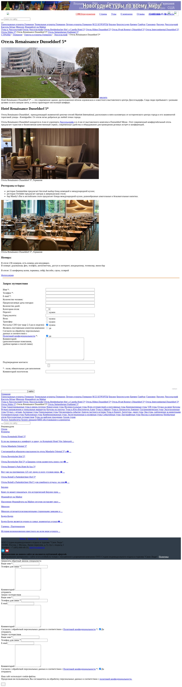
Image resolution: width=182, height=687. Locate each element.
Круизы (176, 407)
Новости (32, 538)
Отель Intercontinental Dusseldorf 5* (162, 29)
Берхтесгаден (123, 24)
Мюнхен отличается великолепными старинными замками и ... (32, 511)
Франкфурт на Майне (35, 27)
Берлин (112, 24)
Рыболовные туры (33, 414)
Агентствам (154, 14)
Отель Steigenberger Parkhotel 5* (63, 32)
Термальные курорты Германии (50, 24)
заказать (103, 97)
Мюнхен (20, 27)
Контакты (169, 14)
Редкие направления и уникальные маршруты (23, 409)
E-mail (4, 603)
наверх (174, 389)
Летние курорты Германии (79, 24)
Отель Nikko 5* (8, 32)
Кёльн (12, 27)
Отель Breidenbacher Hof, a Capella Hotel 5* (64, 29)
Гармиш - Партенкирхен (13, 526)
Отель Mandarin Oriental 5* (14, 446)
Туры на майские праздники (48, 417)
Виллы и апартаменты (152, 414)
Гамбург (142, 24)
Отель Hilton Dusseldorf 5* (98, 29)
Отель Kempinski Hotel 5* (13, 436)
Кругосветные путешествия (20, 417)
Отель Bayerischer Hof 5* (13, 456)
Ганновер (151, 24)
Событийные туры (112, 414)
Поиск (23, 538)
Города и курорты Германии (38, 34)
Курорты (5, 431)
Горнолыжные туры (48, 412)
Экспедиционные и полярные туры (85, 414)
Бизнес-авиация (29, 419)
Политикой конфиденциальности (19, 336)
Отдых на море (164, 407)
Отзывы (141, 14)
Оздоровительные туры (12, 414)
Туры (113, 14)
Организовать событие (70, 412)
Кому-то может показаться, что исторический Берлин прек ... (30, 492)
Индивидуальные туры (75, 407)
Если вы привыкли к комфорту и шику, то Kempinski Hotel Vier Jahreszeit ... (37, 441)
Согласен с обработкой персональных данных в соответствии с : (49, 629)
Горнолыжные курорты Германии (17, 24)
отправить (6, 671)
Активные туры (30, 412)
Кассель (5, 27)
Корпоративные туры (136, 407)
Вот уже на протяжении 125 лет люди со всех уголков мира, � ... (33, 472)
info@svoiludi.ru (37, 547)
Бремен (133, 24)
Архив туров (69, 417)
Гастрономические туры (152, 409)
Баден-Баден (7, 516)
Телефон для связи (11, 566)
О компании (127, 14)
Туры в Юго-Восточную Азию (80, 409)
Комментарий (8, 589)
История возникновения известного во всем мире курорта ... (30, 531)
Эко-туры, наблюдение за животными (162, 412)
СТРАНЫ (6, 34)
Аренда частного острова (93, 412)
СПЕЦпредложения (85, 14)
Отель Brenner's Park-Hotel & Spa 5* (18, 466)
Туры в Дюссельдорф (11, 29)
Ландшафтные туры (131, 414)
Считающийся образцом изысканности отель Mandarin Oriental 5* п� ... (36, 451)
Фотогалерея (7, 275)
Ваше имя (6, 563)
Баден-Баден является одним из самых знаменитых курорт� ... (31, 521)
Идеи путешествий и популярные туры (106, 407)
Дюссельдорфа (67, 122)
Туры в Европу (113, 412)
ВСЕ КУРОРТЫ (100, 24)
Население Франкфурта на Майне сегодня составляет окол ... (30, 501)
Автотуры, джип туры (132, 412)
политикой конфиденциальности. (116, 679)
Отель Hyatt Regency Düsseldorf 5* (128, 29)
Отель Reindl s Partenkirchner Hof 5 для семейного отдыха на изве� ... (35, 482)
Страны (103, 14)
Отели (4, 429)
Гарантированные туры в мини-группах (26, 407)
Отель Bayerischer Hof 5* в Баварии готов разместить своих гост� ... (34, 461)
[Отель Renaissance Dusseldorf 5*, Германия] (50, 178)
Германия (17, 34)
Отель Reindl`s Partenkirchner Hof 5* (18, 477)
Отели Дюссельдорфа (32, 29)
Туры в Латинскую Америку (125, 409)
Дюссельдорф (171, 24)
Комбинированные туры (55, 414)
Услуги (4, 419)
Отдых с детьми (14, 412)
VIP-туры (152, 407)
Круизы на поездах (55, 409)
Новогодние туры (55, 407)
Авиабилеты (15, 419)
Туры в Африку (103, 409)
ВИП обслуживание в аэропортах (53, 419)
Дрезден (160, 24)
